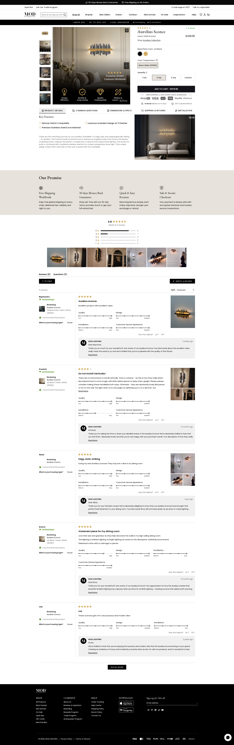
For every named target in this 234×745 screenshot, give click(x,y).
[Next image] (126, 65)
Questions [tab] (60, 275)
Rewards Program (71, 712)
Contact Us (96, 715)
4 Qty (173, 77)
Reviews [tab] (44, 275)
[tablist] (117, 111)
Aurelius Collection (152, 40)
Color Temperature (146, 60)
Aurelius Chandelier (83, 136)
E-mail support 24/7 (181, 7)
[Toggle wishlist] (127, 30)
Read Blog (68, 709)
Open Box (28, 7)
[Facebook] (155, 710)
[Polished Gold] (145, 53)
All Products (41, 702)
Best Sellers (105, 14)
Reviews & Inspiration (72, 705)
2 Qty (159, 77)
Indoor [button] (119, 14)
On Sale (164, 14)
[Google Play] (131, 710)
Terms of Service (83, 739)
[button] (91, 65)
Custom (188, 77)
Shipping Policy (97, 709)
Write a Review (185, 282)
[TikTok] (159, 710)
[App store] (131, 703)
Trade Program (70, 715)
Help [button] (194, 14)
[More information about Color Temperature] (156, 60)
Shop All (76, 14)
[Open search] (64, 14)
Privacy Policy (66, 739)
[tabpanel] (117, 137)
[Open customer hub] (204, 14)
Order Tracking (97, 702)
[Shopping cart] (208, 14)
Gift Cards (40, 719)
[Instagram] (148, 710)
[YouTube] (162, 710)
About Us (67, 702)
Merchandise (41, 722)
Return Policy (96, 712)
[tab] (52, 110)
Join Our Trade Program (46, 7)
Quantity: (142, 72)
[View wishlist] (201, 14)
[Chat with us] (228, 737)
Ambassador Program (73, 719)
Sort (173, 290)
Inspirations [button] (179, 14)
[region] (117, 257)
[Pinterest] (152, 710)
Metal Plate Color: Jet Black (149, 49)
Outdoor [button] (133, 14)
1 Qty (144, 77)
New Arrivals (150, 14)
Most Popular (41, 705)
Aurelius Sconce (59, 310)
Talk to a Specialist (201, 7)
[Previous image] (56, 65)
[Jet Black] (139, 53)
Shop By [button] (89, 14)
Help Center (96, 705)
